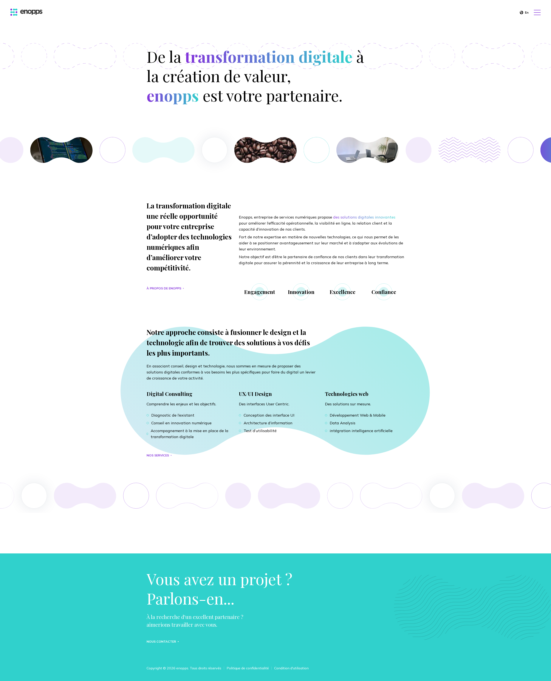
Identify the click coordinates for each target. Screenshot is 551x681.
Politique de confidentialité (248, 668)
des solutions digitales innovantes (364, 217)
